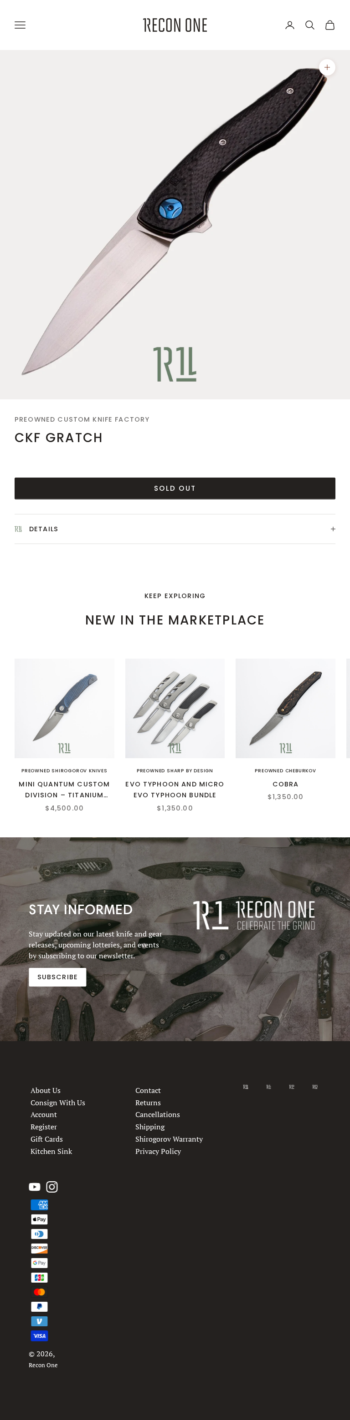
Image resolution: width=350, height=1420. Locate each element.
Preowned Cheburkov (285, 770)
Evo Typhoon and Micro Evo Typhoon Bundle (174, 790)
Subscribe (57, 977)
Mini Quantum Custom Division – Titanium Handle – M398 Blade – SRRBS (64, 790)
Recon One (43, 1365)
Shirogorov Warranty (169, 1139)
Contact (148, 1090)
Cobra (286, 784)
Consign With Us (58, 1102)
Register (44, 1127)
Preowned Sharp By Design (175, 770)
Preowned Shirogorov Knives (64, 770)
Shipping (150, 1127)
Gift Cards (47, 1139)
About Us (46, 1090)
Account (44, 1114)
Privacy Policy (158, 1151)
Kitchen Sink (51, 1151)
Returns (148, 1102)
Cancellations (158, 1114)
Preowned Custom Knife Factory (82, 419)
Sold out (175, 488)
